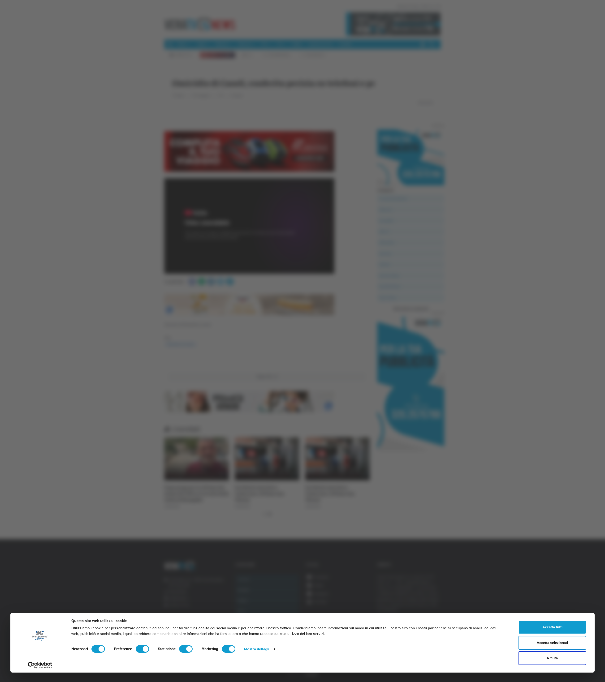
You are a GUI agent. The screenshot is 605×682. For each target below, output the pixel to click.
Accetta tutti (552, 627)
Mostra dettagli (256, 649)
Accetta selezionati (552, 643)
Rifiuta (552, 658)
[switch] (142, 649)
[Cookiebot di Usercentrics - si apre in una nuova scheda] (40, 665)
